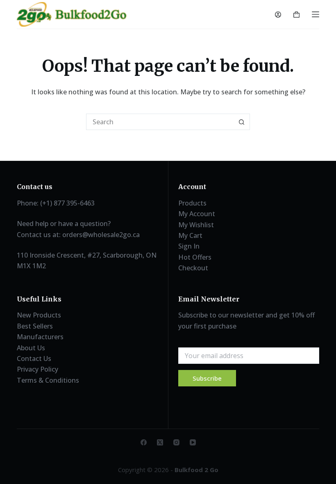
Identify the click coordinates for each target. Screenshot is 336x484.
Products (192, 203)
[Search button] (242, 122)
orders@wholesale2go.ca (101, 234)
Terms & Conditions (48, 380)
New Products (39, 315)
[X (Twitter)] (160, 442)
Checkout (193, 267)
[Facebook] (144, 442)
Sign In (189, 246)
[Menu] (315, 14)
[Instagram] (176, 442)
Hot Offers (194, 257)
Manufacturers (40, 336)
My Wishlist (196, 224)
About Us (31, 347)
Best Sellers (35, 326)
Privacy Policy (37, 369)
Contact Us (34, 358)
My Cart (190, 235)
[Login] (278, 14)
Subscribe (207, 378)
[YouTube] (193, 442)
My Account (196, 213)
